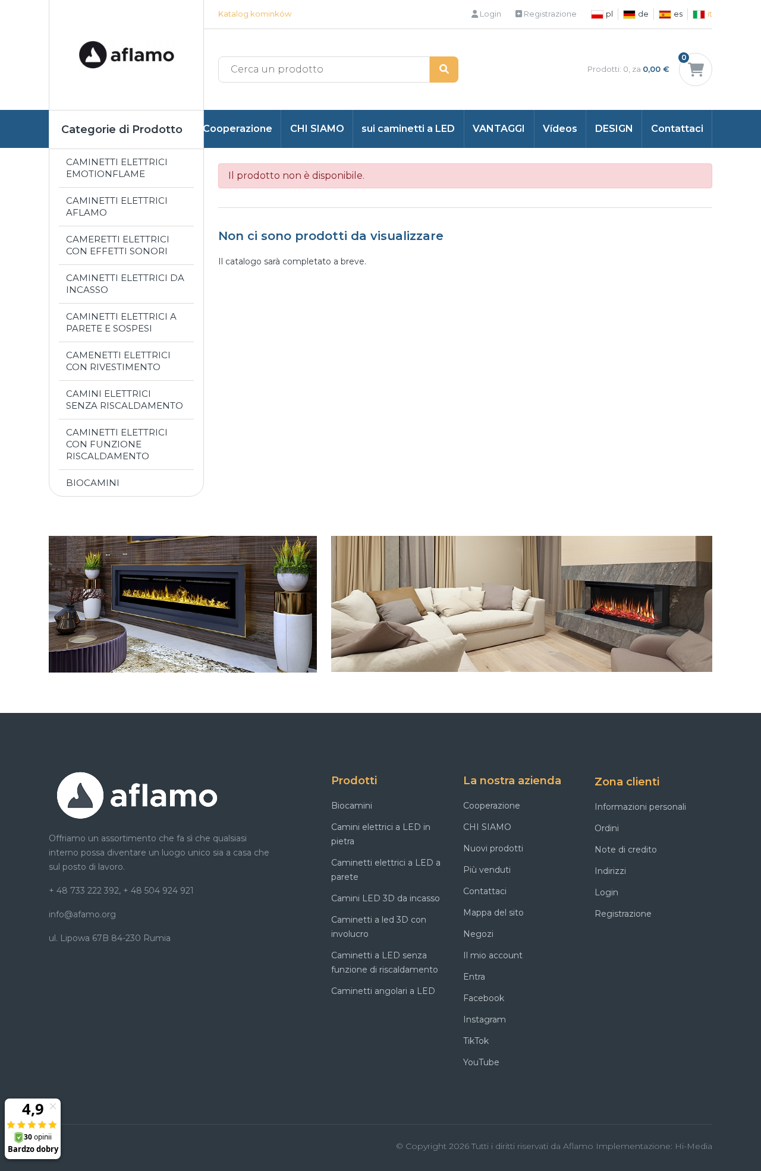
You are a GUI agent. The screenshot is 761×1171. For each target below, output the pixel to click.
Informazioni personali (640, 806)
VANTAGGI (499, 128)
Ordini (607, 828)
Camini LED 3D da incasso (385, 898)
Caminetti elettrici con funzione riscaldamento (117, 444)
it (709, 13)
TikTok (476, 1041)
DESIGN (614, 128)
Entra (474, 976)
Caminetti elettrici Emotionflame (117, 167)
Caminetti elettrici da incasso (125, 283)
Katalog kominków (254, 13)
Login (489, 13)
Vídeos (560, 128)
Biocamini (93, 482)
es (678, 13)
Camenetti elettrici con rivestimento (118, 361)
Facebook (483, 998)
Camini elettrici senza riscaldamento (124, 399)
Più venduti (487, 869)
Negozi (478, 934)
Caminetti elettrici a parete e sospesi (121, 322)
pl (609, 13)
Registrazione (549, 13)
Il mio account (493, 955)
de (643, 13)
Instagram (484, 1019)
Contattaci (677, 128)
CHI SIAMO (317, 128)
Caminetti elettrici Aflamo (117, 206)
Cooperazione (237, 128)
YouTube (481, 1062)
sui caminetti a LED (408, 128)
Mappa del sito (493, 912)
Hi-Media (693, 1146)
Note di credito (626, 849)
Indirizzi (610, 871)
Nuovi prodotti (493, 848)
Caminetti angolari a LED (383, 991)
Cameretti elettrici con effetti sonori (117, 245)
